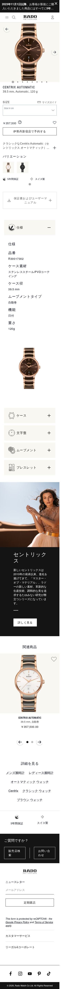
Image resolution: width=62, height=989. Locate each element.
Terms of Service (44, 922)
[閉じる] (56, 3)
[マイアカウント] (52, 17)
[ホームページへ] (30, 17)
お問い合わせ (44, 853)
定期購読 (30, 902)
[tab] (13, 82)
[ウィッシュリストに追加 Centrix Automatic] (53, 659)
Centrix (13, 790)
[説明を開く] (55, 148)
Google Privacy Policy (17, 922)
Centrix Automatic (29, 717)
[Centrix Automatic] (29, 683)
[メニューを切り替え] (7, 17)
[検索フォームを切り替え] (14, 17)
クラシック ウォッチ (36, 790)
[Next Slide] (39, 742)
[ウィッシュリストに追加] (55, 122)
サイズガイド (49, 102)
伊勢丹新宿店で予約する (29, 131)
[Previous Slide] (20, 742)
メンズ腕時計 (15, 772)
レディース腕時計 (41, 772)
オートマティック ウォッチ (30, 781)
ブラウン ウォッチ (30, 799)
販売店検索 (14, 853)
